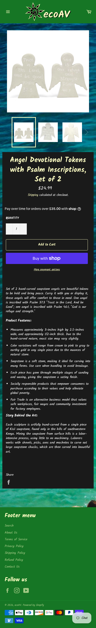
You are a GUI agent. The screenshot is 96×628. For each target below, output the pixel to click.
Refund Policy (14, 559)
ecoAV (18, 605)
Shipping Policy (15, 552)
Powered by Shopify (33, 605)
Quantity (12, 218)
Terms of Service (16, 539)
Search (9, 525)
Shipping (33, 195)
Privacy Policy (14, 546)
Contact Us (12, 566)
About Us (11, 532)
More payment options (47, 270)
